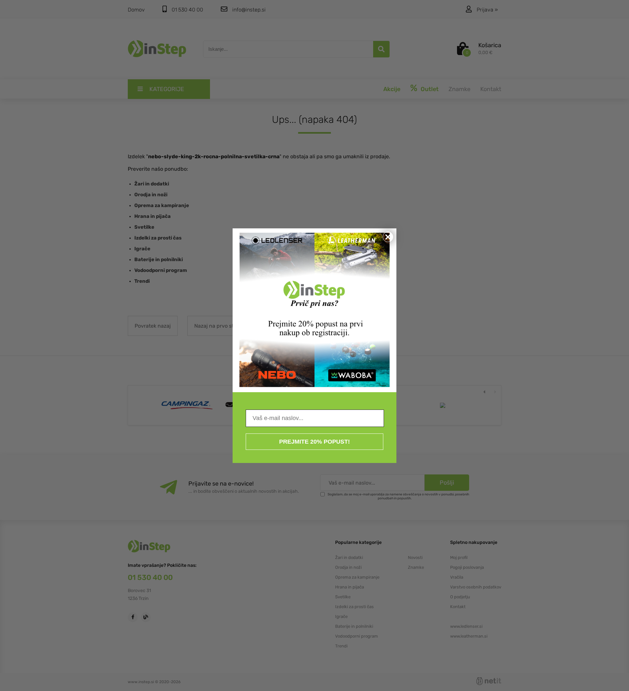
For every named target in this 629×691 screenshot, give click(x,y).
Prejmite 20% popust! (314, 441)
